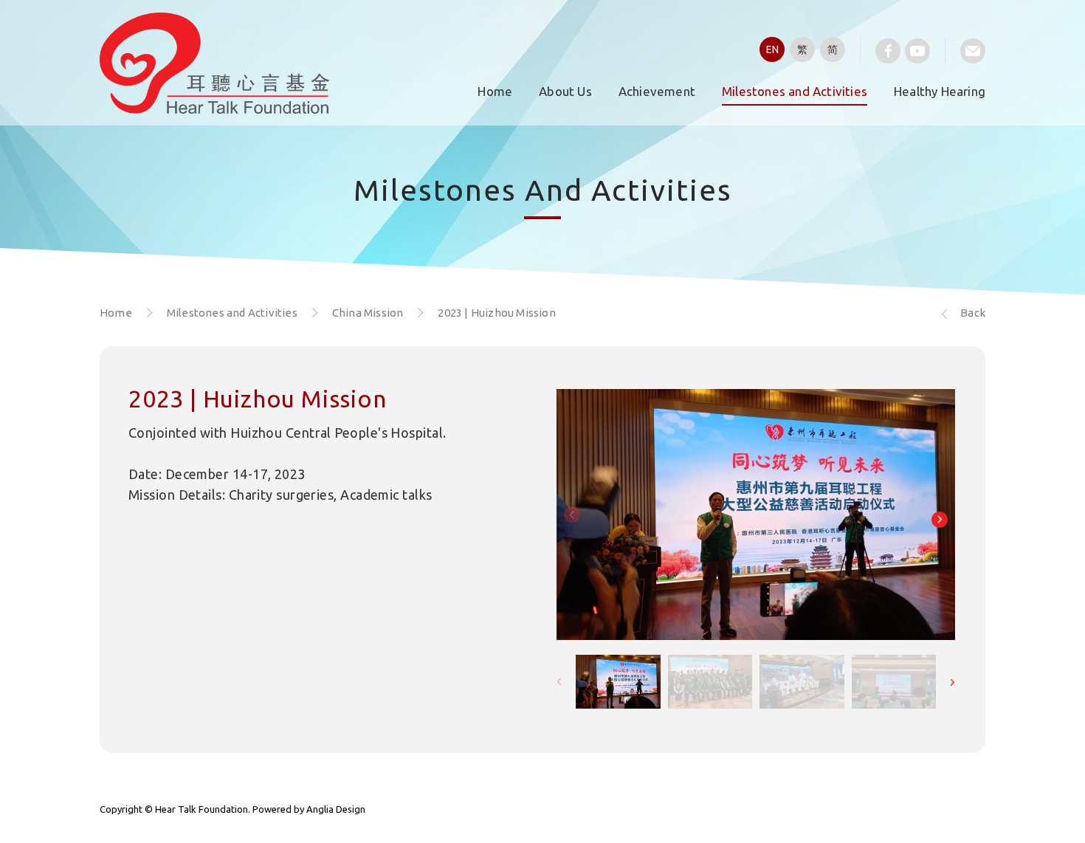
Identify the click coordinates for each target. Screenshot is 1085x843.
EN (772, 49)
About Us (565, 91)
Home (495, 91)
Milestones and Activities (794, 91)
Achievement (657, 91)
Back (972, 312)
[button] (939, 520)
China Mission (368, 312)
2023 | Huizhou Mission (496, 312)
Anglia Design (335, 809)
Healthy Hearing (939, 91)
